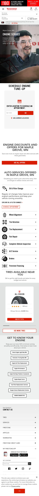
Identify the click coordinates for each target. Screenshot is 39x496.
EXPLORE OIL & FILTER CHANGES (11, 202)
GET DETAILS (15, 23)
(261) (26, 306)
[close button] (37, 477)
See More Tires (19, 330)
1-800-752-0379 (33, 19)
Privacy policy (15, 486)
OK (19, 491)
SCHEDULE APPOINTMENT (11, 207)
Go (25, 113)
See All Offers (19, 162)
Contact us (8, 409)
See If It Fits (19, 319)
